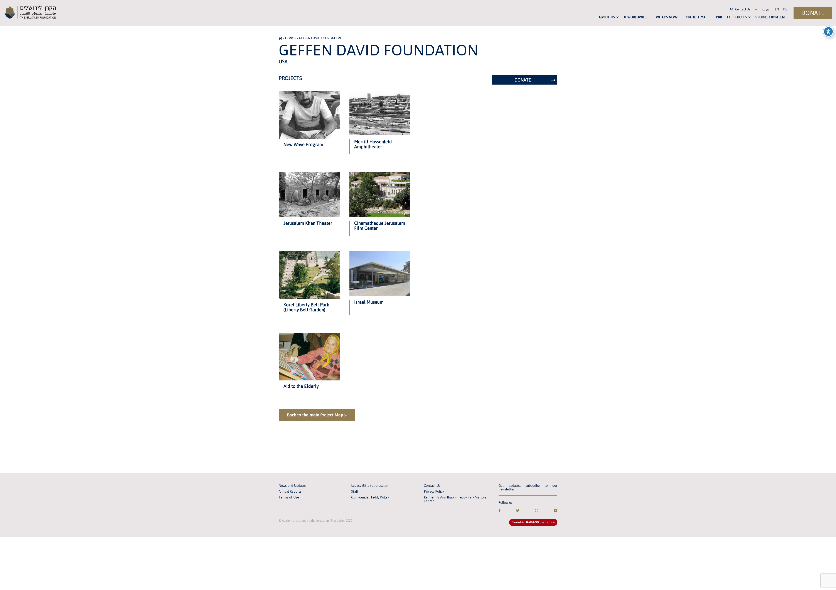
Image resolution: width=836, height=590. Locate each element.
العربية (766, 9)
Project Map (696, 17)
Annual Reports (290, 491)
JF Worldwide (635, 17)
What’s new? (667, 17)
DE (785, 9)
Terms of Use (289, 497)
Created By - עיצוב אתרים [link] (533, 522)
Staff (354, 491)
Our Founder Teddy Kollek (370, 497)
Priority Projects (731, 17)
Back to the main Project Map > (317, 414)
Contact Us (742, 9)
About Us (607, 17)
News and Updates (292, 485)
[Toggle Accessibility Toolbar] (828, 31)
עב (756, 9)
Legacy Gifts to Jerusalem (370, 485)
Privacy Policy (434, 491)
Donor (290, 38)
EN (777, 9)
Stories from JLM (770, 17)
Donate (812, 13)
